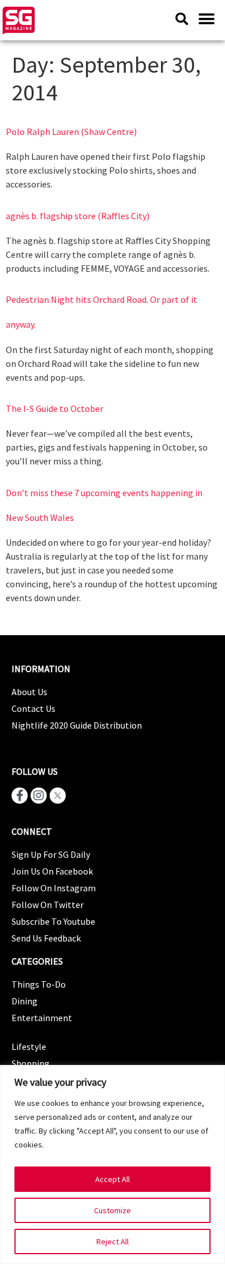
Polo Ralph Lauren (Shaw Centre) (71, 131)
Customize (112, 1210)
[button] (206, 19)
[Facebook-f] (20, 795)
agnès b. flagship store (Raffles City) (77, 216)
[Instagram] (39, 795)
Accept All (112, 1179)
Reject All (112, 1241)
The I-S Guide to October (54, 408)
